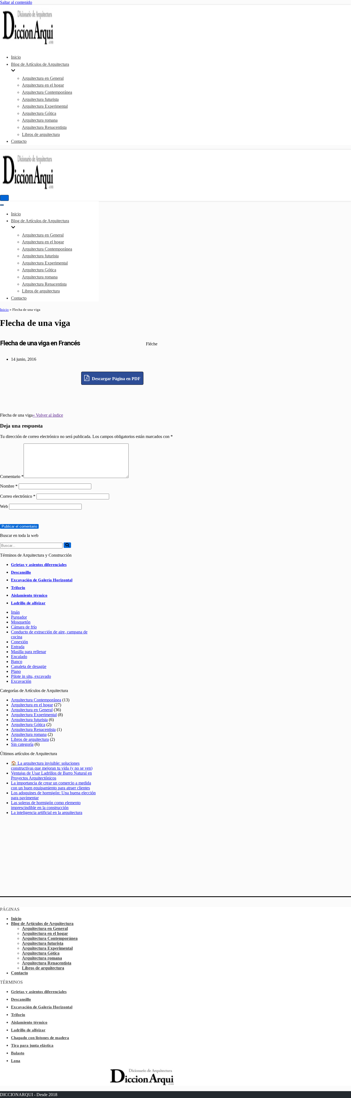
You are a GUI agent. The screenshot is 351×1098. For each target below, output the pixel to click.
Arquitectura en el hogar (43, 85)
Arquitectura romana (40, 120)
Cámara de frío (24, 627)
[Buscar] (67, 545)
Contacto (19, 141)
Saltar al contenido (16, 2)
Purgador (19, 617)
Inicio (16, 57)
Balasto (17, 1053)
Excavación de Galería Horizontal (41, 580)
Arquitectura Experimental (45, 106)
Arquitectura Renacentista (44, 127)
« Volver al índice (48, 415)
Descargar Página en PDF (115, 378)
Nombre (9, 486)
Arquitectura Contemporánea (47, 92)
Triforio (18, 587)
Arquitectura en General (43, 78)
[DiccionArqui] (42, 44)
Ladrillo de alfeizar (28, 603)
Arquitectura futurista (40, 99)
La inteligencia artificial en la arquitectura (46, 812)
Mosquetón (20, 622)
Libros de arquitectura (41, 134)
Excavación (21, 681)
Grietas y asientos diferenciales (39, 564)
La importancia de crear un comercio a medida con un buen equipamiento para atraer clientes (51, 785)
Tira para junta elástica (32, 1045)
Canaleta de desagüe (28, 666)
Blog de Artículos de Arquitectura (42, 923)
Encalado (19, 656)
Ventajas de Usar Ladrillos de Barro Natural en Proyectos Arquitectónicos (51, 775)
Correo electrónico (17, 496)
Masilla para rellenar (28, 651)
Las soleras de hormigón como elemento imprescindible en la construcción (46, 805)
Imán (15, 612)
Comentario (12, 476)
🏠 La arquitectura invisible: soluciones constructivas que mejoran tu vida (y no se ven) (51, 765)
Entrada (17, 646)
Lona (15, 1061)
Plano (16, 671)
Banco (16, 661)
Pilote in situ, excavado (31, 676)
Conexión (19, 641)
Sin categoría (22, 744)
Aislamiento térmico (29, 595)
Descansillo (21, 572)
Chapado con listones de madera (40, 1038)
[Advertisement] (112, 397)
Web (4, 506)
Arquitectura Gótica (39, 113)
